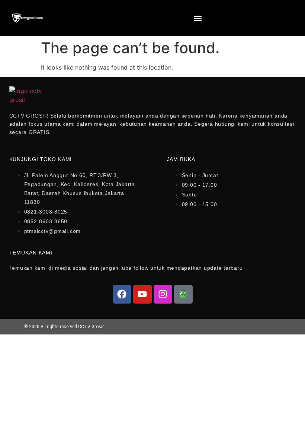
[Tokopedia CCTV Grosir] (183, 294)
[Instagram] (163, 294)
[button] (198, 18)
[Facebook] (122, 294)
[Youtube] (142, 294)
